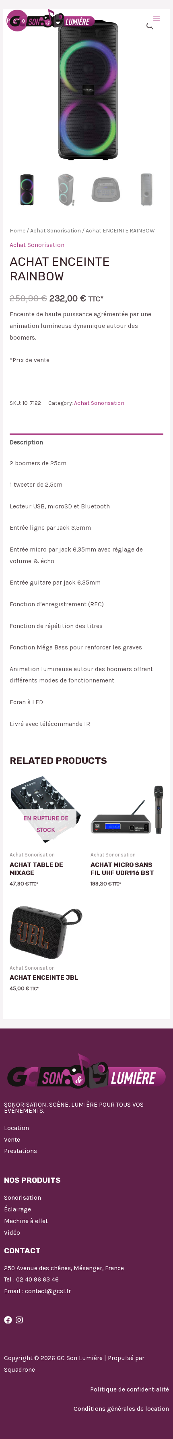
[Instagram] (19, 1320)
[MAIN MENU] (156, 18)
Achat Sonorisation (55, 230)
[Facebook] (8, 1320)
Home (17, 230)
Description (26, 442)
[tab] (86, 442)
